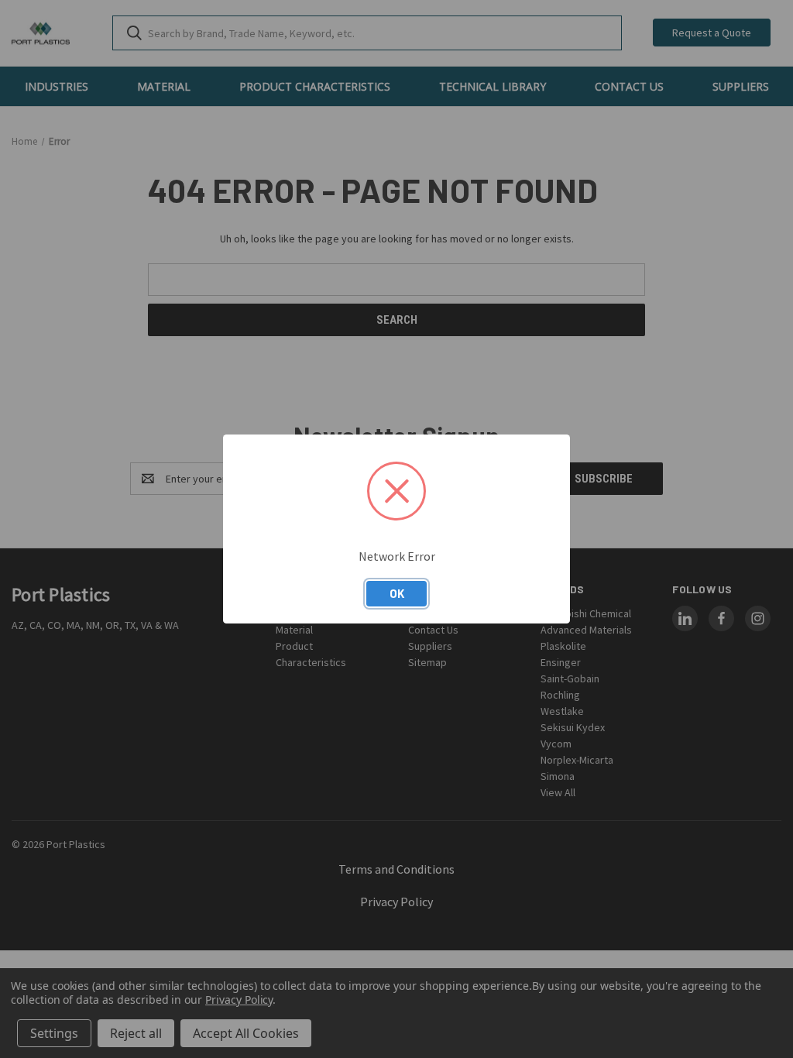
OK (397, 593)
